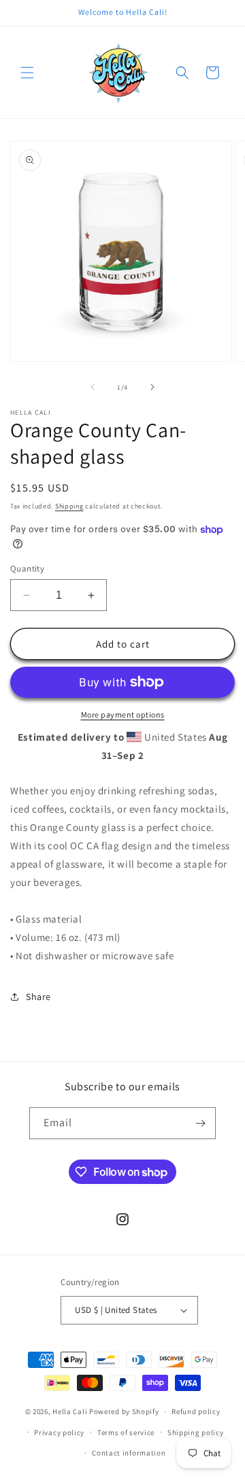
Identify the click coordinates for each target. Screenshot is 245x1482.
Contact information (128, 1453)
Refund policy (196, 1411)
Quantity (27, 568)
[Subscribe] (200, 1123)
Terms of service (125, 1432)
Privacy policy (59, 1432)
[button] (27, 73)
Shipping (69, 506)
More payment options (123, 714)
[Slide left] (93, 387)
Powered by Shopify (124, 1411)
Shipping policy (195, 1432)
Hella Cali (69, 1411)
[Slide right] (152, 387)
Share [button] (38, 996)
